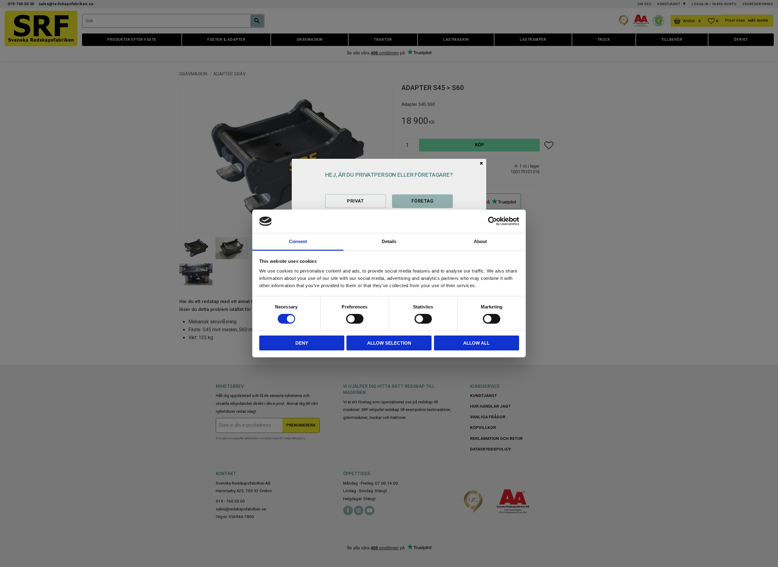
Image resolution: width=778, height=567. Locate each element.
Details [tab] (389, 241)
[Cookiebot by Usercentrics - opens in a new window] (492, 221)
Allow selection (389, 343)
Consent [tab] (298, 241)
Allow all (476, 343)
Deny (301, 343)
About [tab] (480, 241)
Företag (422, 201)
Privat (355, 201)
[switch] (354, 319)
